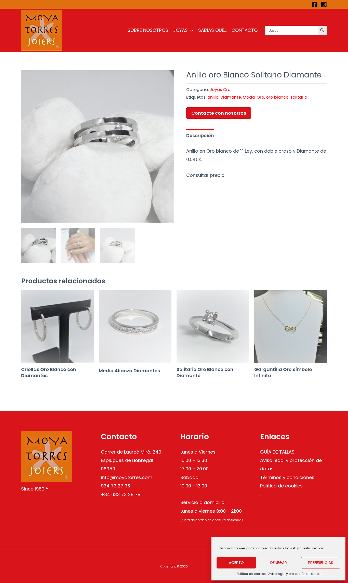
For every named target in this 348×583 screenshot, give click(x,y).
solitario (298, 97)
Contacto (245, 30)
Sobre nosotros (148, 30)
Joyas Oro (220, 89)
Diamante (230, 97)
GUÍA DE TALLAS (277, 452)
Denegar (278, 562)
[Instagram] (324, 5)
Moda (249, 97)
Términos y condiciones (287, 477)
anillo (213, 97)
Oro (260, 97)
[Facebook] (315, 5)
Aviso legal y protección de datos (294, 574)
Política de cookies (251, 574)
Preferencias (320, 562)
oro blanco (277, 97)
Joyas (180, 30)
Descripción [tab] (200, 135)
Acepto (236, 562)
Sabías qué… (212, 30)
